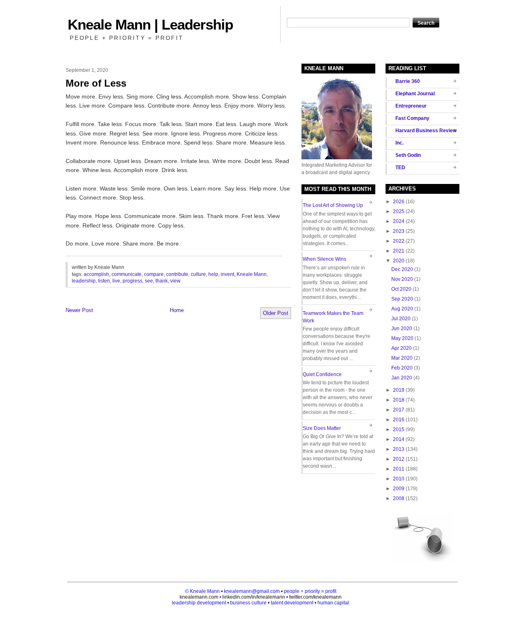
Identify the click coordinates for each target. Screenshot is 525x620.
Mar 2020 (402, 358)
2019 (398, 390)
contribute (177, 274)
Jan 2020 (401, 378)
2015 (398, 429)
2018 (398, 400)
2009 (398, 488)
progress (132, 281)
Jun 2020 (401, 328)
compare (154, 274)
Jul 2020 (401, 318)
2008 (398, 498)
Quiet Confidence (322, 374)
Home (177, 310)
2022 (398, 241)
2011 (398, 469)
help (213, 274)
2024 (398, 221)
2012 (398, 459)
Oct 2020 (401, 289)
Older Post (275, 313)
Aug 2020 (402, 309)
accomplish (96, 274)
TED (400, 167)
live (116, 281)
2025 (398, 211)
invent (227, 274)
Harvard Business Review (426, 130)
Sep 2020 (402, 299)
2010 (398, 479)
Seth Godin (408, 155)
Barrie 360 (407, 81)
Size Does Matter (322, 428)
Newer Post (79, 310)
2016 (398, 420)
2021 (398, 251)
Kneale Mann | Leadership (150, 24)
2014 (398, 439)
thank (161, 281)
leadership (84, 281)
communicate (127, 274)
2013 (398, 449)
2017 (398, 410)
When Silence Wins (324, 259)
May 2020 (402, 338)
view (175, 281)
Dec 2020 (402, 269)
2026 (398, 201)
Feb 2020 (402, 368)
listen (104, 281)
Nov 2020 (402, 279)
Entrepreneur (411, 106)
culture (198, 274)
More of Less (96, 83)
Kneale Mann (252, 274)
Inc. (399, 143)
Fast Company (412, 118)
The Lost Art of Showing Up (333, 205)
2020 (398, 261)
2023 (398, 231)
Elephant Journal (415, 93)
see (149, 281)
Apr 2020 (401, 348)
